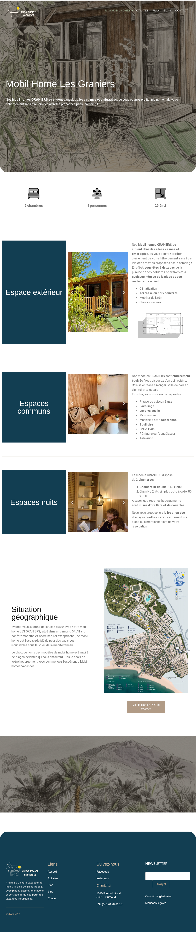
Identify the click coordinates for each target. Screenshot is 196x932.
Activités (141, 10)
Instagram (102, 878)
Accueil (52, 871)
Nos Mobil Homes (117, 10)
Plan (156, 10)
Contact (181, 10)
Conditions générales (158, 896)
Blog (167, 10)
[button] (72, 292)
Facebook (102, 871)
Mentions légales (155, 903)
